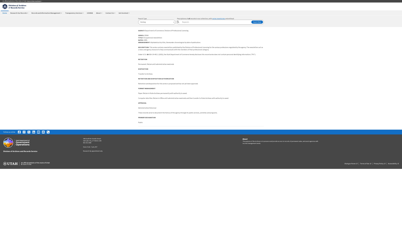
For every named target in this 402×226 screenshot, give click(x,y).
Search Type (142, 18)
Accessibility (393, 163)
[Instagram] (24, 132)
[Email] (43, 132)
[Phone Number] (48, 132)
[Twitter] (28, 132)
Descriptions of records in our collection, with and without (205, 18)
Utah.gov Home (350, 163)
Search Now (257, 22)
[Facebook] (19, 132)
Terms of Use (365, 163)
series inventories (218, 18)
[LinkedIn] (33, 132)
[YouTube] (38, 132)
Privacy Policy (379, 163)
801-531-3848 (87, 143)
